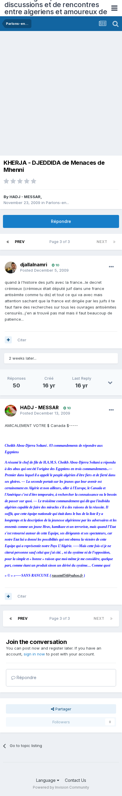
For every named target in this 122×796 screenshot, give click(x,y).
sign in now (34, 654)
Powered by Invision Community (61, 787)
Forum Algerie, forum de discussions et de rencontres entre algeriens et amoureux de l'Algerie (55, 8)
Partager (62, 709)
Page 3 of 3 (60, 241)
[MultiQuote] (8, 339)
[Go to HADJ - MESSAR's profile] (11, 411)
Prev (20, 241)
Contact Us (75, 780)
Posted (44, 270)
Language (46, 780)
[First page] (8, 241)
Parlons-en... (57, 202)
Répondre (61, 221)
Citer (21, 339)
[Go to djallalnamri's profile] (11, 267)
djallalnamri (33, 264)
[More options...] (111, 266)
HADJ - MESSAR (25, 196)
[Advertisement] (61, 95)
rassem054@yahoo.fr (67, 575)
